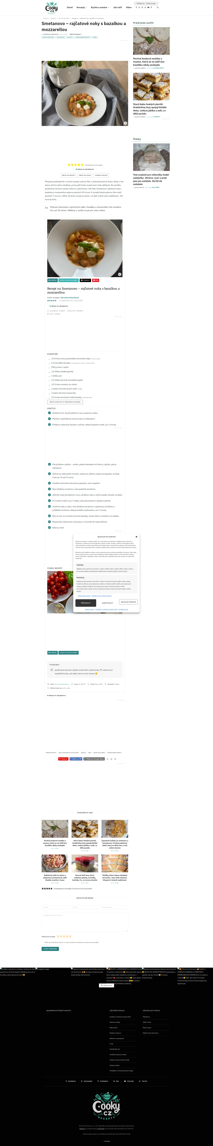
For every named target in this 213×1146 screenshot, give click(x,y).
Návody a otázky (115, 1022)
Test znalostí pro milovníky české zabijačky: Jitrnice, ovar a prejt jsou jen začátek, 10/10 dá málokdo (151, 179)
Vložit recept (150, 3)
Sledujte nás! (107, 985)
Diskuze (65, 759)
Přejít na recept (75, 34)
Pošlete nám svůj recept (150, 1033)
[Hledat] (156, 7)
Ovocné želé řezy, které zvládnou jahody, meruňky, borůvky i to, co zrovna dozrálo (84, 877)
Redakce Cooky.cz (115, 1033)
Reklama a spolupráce (117, 1038)
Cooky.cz (82, 1129)
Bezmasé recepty (51, 752)
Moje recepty (147, 1028)
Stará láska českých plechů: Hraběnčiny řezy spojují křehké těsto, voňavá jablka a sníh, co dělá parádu (84, 844)
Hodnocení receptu (48, 937)
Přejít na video (85, 175)
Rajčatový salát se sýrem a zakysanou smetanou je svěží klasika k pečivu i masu (55, 877)
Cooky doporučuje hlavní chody (69, 752)
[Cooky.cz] (51, 8)
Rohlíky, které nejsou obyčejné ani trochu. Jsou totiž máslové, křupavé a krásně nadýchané (114, 877)
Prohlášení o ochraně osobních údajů (106, 609)
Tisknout (86, 280)
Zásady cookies (89, 609)
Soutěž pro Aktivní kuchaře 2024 (120, 1017)
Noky (89, 752)
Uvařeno (53, 280)
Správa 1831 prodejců (84, 596)
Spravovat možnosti (128, 602)
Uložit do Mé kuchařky (68, 280)
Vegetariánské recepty (83, 37)
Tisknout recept (101, 175)
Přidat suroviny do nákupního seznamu (65, 402)
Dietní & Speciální (48, 37)
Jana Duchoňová (140, 68)
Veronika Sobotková (50, 34)
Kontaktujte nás (123, 609)
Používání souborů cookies (118, 1055)
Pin (96, 280)
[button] (136, 537)
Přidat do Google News (94, 759)
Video (129, 7)
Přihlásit (141, 3)
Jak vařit (117, 7)
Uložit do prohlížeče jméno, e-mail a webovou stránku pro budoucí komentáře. (71, 942)
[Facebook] (30, 170)
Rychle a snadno (99, 7)
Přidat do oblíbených (85, 169)
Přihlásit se (146, 1017)
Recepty (81, 7)
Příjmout (86, 603)
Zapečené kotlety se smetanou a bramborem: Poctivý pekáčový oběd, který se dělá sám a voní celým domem (115, 844)
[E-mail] (30, 185)
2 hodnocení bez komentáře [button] (82, 889)
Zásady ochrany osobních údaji (119, 1060)
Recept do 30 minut (99, 752)
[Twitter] (30, 175)
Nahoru (107, 1141)
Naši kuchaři (113, 1028)
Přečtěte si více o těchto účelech (101, 596)
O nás (111, 1044)
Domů (70, 7)
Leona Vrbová (139, 187)
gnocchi (83, 752)
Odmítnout (107, 603)
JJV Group (101, 1129)
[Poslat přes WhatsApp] (107, 759)
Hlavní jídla (60, 37)
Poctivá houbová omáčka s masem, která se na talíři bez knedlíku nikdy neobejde (55, 842)
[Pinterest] (30, 180)
